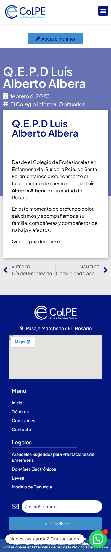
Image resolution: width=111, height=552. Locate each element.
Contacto (21, 429)
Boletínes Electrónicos (34, 469)
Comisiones (23, 420)
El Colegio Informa (33, 104)
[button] (103, 11)
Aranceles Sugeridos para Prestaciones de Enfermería (53, 457)
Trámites (20, 411)
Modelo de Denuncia (32, 486)
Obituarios (72, 104)
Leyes (18, 477)
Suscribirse (60, 524)
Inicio (17, 402)
